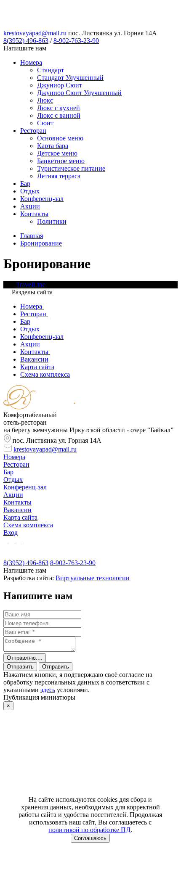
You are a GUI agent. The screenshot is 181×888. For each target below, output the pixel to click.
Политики (52, 221)
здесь (47, 689)
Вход (10, 532)
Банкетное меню (61, 160)
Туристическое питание (71, 168)
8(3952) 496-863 (25, 40)
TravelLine (30, 284)
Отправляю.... (25, 658)
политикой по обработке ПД (89, 829)
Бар (25, 183)
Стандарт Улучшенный (70, 77)
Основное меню (60, 138)
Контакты (34, 213)
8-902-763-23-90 (76, 40)
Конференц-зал (42, 198)
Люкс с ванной (58, 115)
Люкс (45, 100)
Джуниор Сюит (59, 85)
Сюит (45, 123)
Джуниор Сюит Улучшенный (79, 92)
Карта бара (52, 145)
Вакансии (17, 509)
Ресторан (33, 130)
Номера (31, 62)
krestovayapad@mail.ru (35, 33)
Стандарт (50, 70)
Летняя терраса (58, 176)
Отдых (30, 191)
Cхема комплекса (28, 525)
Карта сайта (20, 517)
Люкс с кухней (58, 107)
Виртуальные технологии (93, 577)
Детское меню (57, 153)
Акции (30, 206)
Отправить (20, 666)
